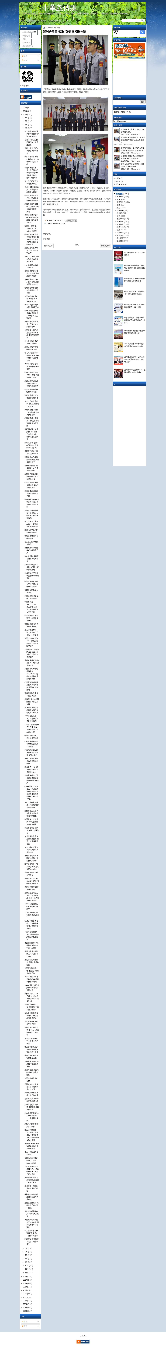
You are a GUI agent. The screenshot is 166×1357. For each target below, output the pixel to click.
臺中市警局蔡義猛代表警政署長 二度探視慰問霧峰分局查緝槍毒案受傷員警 (32, 240)
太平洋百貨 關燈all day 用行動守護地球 (32, 906)
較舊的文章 (105, 246)
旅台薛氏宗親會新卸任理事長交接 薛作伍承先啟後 (31, 1049)
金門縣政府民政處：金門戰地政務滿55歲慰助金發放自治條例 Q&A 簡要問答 (31, 173)
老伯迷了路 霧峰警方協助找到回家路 (32, 558)
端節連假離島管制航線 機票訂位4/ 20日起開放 (32, 476)
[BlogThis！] (71, 220)
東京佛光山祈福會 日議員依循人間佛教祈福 (31, 849)
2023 (25, 1301)
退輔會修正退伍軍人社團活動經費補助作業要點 (31, 813)
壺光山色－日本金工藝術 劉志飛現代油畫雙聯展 (31, 523)
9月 (26, 1262)
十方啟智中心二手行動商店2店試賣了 (32, 914)
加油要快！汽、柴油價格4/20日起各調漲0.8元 (31, 769)
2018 (25, 1283)
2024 (25, 1304)
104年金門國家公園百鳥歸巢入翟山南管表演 (32, 259)
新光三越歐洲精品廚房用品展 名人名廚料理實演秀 (32, 383)
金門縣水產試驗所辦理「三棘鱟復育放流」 (31, 618)
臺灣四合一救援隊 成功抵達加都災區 (31, 1188)
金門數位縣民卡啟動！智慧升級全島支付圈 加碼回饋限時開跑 (134, 268)
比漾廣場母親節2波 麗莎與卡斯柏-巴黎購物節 (32, 662)
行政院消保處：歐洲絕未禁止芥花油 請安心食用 (31, 752)
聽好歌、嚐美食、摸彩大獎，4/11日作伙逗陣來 (31, 228)
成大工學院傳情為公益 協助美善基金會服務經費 (32, 979)
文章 (25, 56)
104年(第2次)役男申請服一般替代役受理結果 (32, 987)
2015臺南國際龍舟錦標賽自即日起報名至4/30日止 (31, 710)
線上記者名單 (55, 20)
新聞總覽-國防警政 (59, 223)
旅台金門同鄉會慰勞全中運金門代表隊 (31, 1041)
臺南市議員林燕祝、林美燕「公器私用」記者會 (31, 632)
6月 (26, 1252)
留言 (25, 60)
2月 (26, 121)
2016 (25, 1276)
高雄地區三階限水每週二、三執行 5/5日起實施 (31, 1160)
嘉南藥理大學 (27, 45)
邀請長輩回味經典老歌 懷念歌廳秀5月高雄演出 (32, 1179)
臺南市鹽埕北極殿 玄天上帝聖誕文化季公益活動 (31, 584)
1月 (26, 118)
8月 (26, 1259)
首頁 (23, 20)
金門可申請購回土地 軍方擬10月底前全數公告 (32, 970)
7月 (26, 1255)
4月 (26, 128)
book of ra (83, 1336)
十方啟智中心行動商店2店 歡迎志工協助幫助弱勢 (31, 1233)
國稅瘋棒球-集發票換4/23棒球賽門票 (32, 550)
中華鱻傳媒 (59, 7)
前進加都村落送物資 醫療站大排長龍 (32, 1213)
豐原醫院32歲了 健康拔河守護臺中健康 (32, 1063)
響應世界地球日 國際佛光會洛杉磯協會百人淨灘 (32, 858)
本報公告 (42, 20)
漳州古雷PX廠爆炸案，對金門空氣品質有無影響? (32, 189)
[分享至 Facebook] (76, 220)
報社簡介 (31, 20)
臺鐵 (24, 38)
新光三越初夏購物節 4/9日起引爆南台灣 (31, 250)
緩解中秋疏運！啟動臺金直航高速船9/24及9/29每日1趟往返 (134, 320)
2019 (25, 1287)
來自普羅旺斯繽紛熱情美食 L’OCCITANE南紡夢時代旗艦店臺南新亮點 (31, 674)
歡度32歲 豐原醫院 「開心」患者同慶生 (32, 1241)
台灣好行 (26, 42)
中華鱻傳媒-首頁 (29, 32)
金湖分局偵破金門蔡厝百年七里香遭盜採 (31, 142)
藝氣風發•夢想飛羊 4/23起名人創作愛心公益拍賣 (32, 445)
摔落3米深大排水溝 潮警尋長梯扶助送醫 (32, 701)
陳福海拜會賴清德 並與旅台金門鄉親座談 (31, 1196)
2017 (25, 1280)
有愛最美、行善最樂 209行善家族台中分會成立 (31, 821)
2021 (25, 1294)
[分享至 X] (73, 220)
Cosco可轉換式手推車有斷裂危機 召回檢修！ (31, 744)
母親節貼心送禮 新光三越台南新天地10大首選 (32, 1086)
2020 (25, 1290)
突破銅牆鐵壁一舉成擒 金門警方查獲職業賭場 (32, 567)
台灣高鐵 (26, 35)
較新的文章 (48, 246)
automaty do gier (24, 0)
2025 (25, 1308)
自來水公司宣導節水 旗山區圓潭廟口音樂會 (32, 403)
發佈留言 (46, 239)
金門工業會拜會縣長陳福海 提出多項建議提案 (32, 485)
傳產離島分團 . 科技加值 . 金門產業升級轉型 (31, 468)
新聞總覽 (119, 194)
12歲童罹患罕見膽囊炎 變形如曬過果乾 (32, 575)
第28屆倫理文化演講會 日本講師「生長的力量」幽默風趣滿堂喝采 (31, 434)
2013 (25, 108)
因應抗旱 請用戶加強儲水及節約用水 (32, 150)
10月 (27, 1266)
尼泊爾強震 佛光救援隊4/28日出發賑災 (32, 1072)
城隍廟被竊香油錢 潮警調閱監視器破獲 (31, 290)
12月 (27, 1272)
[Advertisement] (133, 77)
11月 (27, 1269)
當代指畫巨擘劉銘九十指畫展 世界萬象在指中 (32, 804)
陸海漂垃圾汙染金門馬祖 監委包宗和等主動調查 (32, 374)
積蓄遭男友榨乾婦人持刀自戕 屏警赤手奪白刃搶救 (32, 281)
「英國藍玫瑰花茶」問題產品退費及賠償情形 (31, 718)
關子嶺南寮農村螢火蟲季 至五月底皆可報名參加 (32, 866)
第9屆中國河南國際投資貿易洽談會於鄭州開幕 (32, 1146)
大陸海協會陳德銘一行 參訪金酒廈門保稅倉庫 (32, 412)
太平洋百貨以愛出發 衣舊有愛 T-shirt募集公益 (31, 298)
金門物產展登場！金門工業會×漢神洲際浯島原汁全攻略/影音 (134, 359)
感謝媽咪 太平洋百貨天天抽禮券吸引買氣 (32, 953)
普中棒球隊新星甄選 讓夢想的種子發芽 (32, 366)
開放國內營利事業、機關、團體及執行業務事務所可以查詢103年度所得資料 (32, 1135)
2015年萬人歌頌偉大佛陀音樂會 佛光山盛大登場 (32, 133)
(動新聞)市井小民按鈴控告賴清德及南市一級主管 (32, 945)
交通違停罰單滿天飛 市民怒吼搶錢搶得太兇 (32, 1107)
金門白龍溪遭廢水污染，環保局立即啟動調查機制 (31, 198)
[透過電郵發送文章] (66, 220)
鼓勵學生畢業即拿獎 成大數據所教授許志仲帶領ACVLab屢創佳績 (133, 139)
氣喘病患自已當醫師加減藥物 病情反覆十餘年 (32, 459)
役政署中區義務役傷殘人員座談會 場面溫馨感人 (31, 1015)
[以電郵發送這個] (68, 220)
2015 (25, 115)
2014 (25, 111)
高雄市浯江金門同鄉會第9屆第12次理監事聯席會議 (32, 881)
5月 (26, 1248)
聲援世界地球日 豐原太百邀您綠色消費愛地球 (32, 324)
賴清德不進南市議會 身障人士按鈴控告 (32, 962)
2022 (25, 1297)
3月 (26, 125)
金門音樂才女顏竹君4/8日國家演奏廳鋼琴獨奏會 (32, 273)
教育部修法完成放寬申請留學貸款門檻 (31, 493)
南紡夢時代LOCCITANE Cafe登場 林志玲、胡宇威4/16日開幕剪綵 (31, 607)
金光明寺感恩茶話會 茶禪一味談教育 (32, 830)
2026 (25, 1311)
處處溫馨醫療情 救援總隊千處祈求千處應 (32, 1205)
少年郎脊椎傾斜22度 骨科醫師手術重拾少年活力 (32, 1007)
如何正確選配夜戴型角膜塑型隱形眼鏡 (31, 760)
